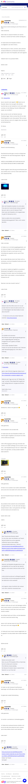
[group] (2, 75)
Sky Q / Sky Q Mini (6, 17)
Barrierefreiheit (16, 773)
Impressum (19, 778)
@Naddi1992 (7, 98)
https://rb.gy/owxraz (12, 317)
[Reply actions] (25, 204)
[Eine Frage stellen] (24, 780)
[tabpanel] (14, 430)
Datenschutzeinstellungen (6, 778)
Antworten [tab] (4, 89)
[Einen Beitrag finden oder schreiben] (25, 7)
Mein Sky (3, 773)
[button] (3, 230)
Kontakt (14, 778)
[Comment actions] (26, 96)
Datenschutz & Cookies (15, 776)
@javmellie (5, 367)
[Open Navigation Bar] (2, 1)
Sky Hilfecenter (9, 773)
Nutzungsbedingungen (5, 776)
